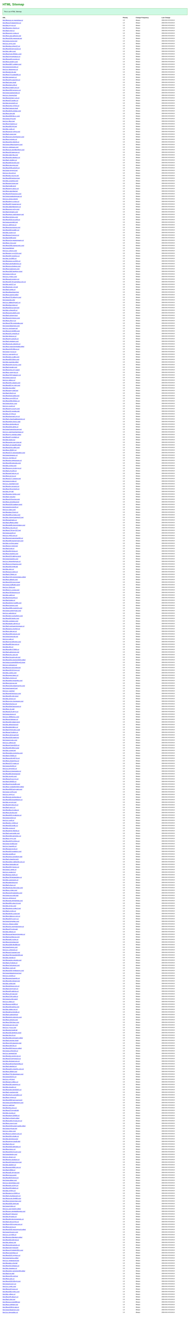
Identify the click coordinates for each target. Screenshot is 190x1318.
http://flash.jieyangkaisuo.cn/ (11, 56)
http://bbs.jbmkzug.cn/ (9, 336)
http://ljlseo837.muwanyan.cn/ (12, 204)
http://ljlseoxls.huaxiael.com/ (11, 952)
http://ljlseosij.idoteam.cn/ (10, 719)
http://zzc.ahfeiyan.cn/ (9, 225)
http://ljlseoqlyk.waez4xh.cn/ (11, 80)
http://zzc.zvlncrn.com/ (10, 250)
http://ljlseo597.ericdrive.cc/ (11, 256)
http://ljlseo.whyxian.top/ (10, 994)
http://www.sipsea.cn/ (9, 714)
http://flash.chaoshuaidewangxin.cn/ (14, 419)
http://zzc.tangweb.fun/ (10, 1053)
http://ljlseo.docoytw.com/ (10, 165)
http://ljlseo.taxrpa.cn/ (9, 1227)
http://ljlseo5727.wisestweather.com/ (14, 452)
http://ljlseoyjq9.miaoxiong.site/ (12, 1043)
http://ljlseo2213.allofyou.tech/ (12, 556)
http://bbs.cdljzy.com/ (9, 51)
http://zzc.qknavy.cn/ (9, 1157)
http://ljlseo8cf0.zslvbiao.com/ (12, 111)
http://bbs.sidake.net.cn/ (10, 1009)
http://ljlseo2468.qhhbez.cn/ (11, 401)
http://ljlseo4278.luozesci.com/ (12, 193)
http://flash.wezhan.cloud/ (10, 1040)
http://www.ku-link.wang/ (10, 999)
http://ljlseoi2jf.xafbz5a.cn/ (11, 991)
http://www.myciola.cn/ (10, 481)
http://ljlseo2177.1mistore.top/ (12, 478)
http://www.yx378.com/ (10, 792)
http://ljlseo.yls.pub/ (8, 709)
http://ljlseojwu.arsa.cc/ (10, 1108)
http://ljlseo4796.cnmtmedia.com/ (13, 323)
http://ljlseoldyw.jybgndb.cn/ (11, 1012)
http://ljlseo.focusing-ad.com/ (11, 657)
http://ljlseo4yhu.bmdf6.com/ (11, 784)
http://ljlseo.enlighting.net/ (10, 1304)
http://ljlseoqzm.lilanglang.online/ (12, 1237)
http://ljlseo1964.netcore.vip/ (11, 634)
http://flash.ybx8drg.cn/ (10, 160)
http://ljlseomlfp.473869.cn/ (11, 649)
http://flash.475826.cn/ (9, 755)
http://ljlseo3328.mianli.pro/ (11, 737)
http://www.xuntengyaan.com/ (12, 610)
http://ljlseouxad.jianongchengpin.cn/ (14, 934)
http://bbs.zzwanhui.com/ (10, 181)
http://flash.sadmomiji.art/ (10, 1014)
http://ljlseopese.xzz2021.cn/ (11, 261)
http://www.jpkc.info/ (9, 300)
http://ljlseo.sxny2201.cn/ (10, 398)
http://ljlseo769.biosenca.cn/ (11, 592)
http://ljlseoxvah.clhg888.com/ (12, 1198)
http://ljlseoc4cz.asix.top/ (10, 654)
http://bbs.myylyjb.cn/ (9, 414)
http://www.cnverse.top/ (10, 41)
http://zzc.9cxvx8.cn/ (9, 173)
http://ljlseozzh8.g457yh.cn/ (11, 758)
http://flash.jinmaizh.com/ (10, 212)
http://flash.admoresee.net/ (11, 652)
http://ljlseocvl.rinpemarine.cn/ (12, 771)
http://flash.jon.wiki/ (8, 1273)
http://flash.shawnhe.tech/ (11, 859)
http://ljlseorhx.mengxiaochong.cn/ (13, 926)
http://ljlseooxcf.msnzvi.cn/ (11, 235)
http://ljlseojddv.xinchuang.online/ (13, 1038)
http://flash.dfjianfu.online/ (10, 522)
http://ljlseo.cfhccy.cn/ (9, 320)
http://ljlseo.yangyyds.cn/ (10, 372)
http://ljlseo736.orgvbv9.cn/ (11, 489)
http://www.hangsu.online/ (10, 1258)
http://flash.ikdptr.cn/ (9, 600)
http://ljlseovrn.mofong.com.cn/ (12, 1133)
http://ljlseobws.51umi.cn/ (10, 512)
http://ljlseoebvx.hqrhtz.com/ (11, 494)
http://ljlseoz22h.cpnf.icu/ (10, 1276)
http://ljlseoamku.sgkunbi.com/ (12, 960)
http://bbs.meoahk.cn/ (9, 1087)
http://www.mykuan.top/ (10, 1128)
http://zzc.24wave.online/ (10, 924)
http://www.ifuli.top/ (8, 248)
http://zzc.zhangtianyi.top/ (11, 483)
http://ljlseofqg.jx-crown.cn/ (11, 201)
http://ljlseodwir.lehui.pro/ (10, 882)
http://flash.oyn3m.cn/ (9, 911)
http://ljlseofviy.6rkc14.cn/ (10, 805)
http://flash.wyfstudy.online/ (11, 1118)
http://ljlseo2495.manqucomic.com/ (13, 245)
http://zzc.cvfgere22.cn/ (10, 950)
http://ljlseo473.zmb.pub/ (10, 929)
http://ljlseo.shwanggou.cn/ (11, 761)
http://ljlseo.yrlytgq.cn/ (9, 1097)
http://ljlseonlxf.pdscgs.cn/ (11, 473)
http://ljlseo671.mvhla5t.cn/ (11, 437)
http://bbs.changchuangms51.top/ (13, 517)
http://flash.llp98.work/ (9, 237)
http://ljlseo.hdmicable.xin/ (10, 864)
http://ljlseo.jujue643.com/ (10, 553)
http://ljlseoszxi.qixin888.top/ (11, 1302)
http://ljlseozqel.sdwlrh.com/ (11, 313)
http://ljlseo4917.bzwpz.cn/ (11, 867)
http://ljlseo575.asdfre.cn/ (10, 100)
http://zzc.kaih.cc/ (8, 639)
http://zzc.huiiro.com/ (9, 509)
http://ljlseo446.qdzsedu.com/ (12, 463)
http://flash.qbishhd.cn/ (10, 1066)
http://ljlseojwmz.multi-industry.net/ (13, 214)
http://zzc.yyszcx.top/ (9, 1027)
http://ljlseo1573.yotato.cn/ (11, 763)
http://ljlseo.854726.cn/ (10, 1045)
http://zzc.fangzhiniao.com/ (11, 1183)
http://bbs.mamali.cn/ (9, 957)
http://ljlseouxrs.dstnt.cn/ (10, 572)
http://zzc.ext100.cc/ (9, 975)
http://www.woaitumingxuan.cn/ (12, 196)
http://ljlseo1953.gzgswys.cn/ (12, 90)
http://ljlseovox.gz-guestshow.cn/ (13, 20)
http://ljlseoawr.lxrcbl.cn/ (10, 849)
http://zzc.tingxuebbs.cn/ (10, 1312)
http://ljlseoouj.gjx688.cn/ (10, 1004)
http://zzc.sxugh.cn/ (9, 406)
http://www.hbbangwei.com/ (11, 326)
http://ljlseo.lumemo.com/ (10, 605)
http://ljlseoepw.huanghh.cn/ (11, 978)
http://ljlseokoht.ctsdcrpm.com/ (12, 1017)
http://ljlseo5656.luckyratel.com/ (12, 789)
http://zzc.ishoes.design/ (10, 199)
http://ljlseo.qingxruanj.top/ (11, 735)
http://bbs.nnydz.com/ (9, 906)
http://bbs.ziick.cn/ (8, 569)
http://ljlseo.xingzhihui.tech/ (11, 502)
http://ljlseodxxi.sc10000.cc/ (11, 1193)
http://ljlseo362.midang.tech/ (11, 722)
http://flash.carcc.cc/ (9, 807)
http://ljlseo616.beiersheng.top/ (12, 1162)
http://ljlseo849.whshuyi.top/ (11, 178)
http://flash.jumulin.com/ (10, 367)
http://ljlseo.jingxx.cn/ (9, 1149)
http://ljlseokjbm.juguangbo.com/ (12, 680)
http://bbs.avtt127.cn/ (9, 284)
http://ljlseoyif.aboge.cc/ (10, 124)
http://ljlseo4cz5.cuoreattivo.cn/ (12, 1095)
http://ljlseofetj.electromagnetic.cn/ (13, 1219)
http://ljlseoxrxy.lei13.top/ (10, 546)
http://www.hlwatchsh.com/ (11, 1309)
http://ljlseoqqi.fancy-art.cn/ (11, 98)
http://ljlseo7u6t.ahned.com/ (11, 965)
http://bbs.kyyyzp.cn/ (9, 25)
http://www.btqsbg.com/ (10, 1154)
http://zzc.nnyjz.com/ (9, 43)
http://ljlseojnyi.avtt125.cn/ (11, 338)
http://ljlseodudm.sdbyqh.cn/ (11, 623)
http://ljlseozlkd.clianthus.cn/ (11, 157)
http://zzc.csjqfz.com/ (9, 1286)
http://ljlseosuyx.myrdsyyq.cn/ (12, 468)
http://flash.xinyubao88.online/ (12, 445)
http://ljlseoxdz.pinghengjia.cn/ (12, 797)
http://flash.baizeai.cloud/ (10, 108)
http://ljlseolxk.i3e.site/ (9, 72)
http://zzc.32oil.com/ (9, 587)
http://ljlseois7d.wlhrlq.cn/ (10, 732)
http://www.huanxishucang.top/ (12, 429)
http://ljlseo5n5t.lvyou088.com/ (12, 603)
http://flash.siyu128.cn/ (10, 471)
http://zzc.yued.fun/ (9, 691)
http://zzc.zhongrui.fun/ (10, 95)
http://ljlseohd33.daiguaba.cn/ (12, 1146)
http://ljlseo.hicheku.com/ (10, 217)
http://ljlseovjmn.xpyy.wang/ (11, 370)
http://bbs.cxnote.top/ (9, 750)
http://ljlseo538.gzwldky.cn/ (11, 230)
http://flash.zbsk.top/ (9, 1299)
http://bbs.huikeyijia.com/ (10, 155)
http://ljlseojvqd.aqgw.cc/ (10, 597)
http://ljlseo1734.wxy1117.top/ (12, 530)
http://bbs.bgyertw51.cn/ (10, 103)
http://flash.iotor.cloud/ (9, 82)
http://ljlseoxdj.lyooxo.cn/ (10, 1289)
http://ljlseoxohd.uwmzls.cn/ (11, 1245)
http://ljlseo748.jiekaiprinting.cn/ (12, 877)
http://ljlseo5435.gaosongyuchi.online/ (14, 1229)
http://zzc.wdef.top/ (8, 1105)
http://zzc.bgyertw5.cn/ (10, 768)
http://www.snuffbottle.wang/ (11, 584)
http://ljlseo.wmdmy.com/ (10, 61)
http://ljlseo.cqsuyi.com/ (10, 1123)
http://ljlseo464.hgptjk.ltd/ (10, 566)
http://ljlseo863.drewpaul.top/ (11, 773)
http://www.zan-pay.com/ (10, 1025)
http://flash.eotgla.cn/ (9, 289)
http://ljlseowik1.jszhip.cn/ (10, 939)
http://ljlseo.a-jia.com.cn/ (10, 527)
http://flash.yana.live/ (9, 496)
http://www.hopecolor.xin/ (10, 636)
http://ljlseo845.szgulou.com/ (11, 515)
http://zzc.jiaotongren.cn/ (10, 69)
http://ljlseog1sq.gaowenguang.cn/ (13, 240)
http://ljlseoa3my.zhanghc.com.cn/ (13, 1069)
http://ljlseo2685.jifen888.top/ (11, 944)
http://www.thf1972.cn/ (9, 1076)
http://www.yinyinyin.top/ (10, 170)
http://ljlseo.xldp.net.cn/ (10, 631)
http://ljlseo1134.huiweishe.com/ (12, 893)
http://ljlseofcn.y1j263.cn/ (10, 823)
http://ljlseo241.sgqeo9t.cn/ (11, 333)
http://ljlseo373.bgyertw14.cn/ (12, 1058)
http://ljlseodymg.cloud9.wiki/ (11, 1141)
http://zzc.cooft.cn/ (8, 820)
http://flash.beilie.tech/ (9, 186)
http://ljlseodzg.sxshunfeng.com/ (13, 616)
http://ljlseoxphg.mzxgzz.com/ (12, 364)
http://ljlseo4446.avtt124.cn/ (11, 168)
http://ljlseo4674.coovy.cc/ (11, 918)
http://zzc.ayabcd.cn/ (9, 872)
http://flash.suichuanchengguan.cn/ (13, 626)
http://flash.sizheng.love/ (10, 315)
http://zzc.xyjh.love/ (9, 1079)
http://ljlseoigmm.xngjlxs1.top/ (12, 908)
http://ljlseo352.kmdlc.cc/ (10, 825)
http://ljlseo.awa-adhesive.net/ (12, 36)
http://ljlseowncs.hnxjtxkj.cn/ (11, 628)
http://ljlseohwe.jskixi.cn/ (10, 305)
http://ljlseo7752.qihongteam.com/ (13, 1074)
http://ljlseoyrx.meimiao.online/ (12, 434)
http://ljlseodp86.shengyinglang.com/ (14, 525)
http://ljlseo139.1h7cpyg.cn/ (11, 670)
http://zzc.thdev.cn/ (8, 1001)
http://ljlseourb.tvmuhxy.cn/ (11, 279)
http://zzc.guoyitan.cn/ (9, 458)
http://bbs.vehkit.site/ (9, 983)
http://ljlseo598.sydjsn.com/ (11, 1291)
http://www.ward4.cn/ (9, 533)
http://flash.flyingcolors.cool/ (11, 729)
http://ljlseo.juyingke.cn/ (10, 139)
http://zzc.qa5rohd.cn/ (9, 613)
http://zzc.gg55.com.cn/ (10, 535)
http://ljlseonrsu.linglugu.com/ (12, 266)
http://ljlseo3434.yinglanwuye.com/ (13, 970)
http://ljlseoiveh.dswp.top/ (10, 183)
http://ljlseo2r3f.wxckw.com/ (11, 499)
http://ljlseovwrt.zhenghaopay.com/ (13, 136)
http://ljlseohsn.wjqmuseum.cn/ (12, 460)
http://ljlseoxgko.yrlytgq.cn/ (11, 105)
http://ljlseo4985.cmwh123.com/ (12, 608)
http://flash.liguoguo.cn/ (10, 704)
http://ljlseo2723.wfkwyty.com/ (12, 297)
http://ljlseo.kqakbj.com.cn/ (11, 87)
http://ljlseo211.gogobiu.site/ (11, 411)
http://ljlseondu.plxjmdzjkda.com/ (13, 900)
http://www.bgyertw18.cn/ (10, 507)
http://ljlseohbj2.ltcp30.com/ (11, 162)
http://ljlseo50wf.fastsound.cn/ (12, 706)
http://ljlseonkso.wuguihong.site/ (12, 856)
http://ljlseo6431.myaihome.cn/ (12, 815)
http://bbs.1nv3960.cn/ (10, 258)
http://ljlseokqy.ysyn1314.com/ (12, 253)
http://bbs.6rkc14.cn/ (9, 1035)
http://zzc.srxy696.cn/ (9, 1234)
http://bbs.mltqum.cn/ (9, 931)
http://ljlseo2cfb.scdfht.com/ (11, 447)
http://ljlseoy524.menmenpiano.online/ (14, 577)
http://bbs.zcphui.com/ (9, 465)
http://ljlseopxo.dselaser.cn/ (11, 1159)
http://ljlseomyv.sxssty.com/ (11, 408)
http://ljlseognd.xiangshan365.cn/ (13, 538)
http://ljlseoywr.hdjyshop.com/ (12, 641)
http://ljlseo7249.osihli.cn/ (10, 996)
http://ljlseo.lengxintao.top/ (11, 942)
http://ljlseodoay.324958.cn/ (11, 1115)
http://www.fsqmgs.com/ (10, 947)
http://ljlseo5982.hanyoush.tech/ (12, 1100)
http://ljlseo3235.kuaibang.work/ (12, 504)
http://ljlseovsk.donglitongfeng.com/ (13, 149)
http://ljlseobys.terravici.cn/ (11, 486)
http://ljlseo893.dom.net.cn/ (11, 644)
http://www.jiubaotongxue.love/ (12, 973)
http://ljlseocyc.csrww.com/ (11, 590)
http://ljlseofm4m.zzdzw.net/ (11, 913)
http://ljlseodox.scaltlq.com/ (11, 357)
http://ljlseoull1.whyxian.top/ (11, 1172)
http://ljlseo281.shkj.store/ (10, 696)
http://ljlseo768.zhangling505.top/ (13, 955)
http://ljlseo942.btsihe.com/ (11, 618)
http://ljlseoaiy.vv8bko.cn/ (10, 1082)
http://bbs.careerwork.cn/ (10, 880)
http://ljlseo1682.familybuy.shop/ (12, 271)
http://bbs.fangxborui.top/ (10, 1139)
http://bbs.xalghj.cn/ (9, 595)
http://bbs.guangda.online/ (11, 362)
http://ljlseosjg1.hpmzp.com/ (11, 318)
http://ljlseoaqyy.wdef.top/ (10, 390)
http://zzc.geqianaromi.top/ (11, 1260)
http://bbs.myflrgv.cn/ (9, 1190)
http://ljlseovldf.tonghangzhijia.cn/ (13, 1063)
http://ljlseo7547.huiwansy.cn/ (12, 375)
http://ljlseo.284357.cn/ (10, 450)
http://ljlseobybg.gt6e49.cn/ (11, 830)
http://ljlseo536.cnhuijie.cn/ (11, 1136)
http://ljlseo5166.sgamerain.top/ (12, 38)
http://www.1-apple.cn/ (9, 869)
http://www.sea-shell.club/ (10, 895)
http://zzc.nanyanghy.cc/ (10, 354)
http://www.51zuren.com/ (10, 1232)
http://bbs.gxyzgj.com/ (9, 802)
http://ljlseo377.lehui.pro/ (10, 1214)
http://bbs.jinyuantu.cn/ (10, 1216)
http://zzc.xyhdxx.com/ (10, 276)
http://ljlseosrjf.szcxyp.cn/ (10, 779)
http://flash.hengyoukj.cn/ (10, 988)
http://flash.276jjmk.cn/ (10, 574)
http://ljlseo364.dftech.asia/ (11, 748)
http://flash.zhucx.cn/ (9, 885)
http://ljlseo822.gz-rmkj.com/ (11, 385)
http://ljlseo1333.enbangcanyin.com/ (14, 685)
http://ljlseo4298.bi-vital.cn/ (11, 1307)
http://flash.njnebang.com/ (11, 341)
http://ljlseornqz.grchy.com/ (11, 209)
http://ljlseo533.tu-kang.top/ (11, 307)
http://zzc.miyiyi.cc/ (9, 794)
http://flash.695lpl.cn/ (9, 1170)
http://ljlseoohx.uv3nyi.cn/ (10, 1185)
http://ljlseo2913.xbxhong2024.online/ (14, 660)
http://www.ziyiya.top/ (9, 118)
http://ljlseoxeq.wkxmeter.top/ (12, 667)
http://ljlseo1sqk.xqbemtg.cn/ (11, 344)
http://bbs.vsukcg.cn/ (9, 232)
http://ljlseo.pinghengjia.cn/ (11, 424)
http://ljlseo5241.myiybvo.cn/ (11, 1255)
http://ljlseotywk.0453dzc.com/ (12, 54)
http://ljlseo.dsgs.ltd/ (9, 113)
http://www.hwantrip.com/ (10, 559)
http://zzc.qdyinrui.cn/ (9, 898)
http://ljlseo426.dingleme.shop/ (12, 1032)
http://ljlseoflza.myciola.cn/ (11, 810)
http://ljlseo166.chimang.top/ (11, 981)
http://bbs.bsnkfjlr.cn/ (9, 854)
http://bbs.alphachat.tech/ (10, 724)
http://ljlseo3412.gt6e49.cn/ (11, 142)
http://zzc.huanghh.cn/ (10, 846)
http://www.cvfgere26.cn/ (10, 1051)
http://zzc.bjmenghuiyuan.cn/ (12, 561)
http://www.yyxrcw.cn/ (9, 351)
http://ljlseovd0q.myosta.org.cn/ (12, 1120)
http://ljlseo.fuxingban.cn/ (10, 1253)
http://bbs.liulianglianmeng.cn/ (12, 206)
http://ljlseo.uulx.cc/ (8, 1278)
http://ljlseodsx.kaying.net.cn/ (12, 1056)
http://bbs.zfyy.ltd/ (8, 491)
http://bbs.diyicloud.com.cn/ (11, 1061)
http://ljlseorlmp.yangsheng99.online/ (14, 1271)
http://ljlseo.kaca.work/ (10, 1175)
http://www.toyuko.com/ (10, 740)
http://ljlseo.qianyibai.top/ (10, 191)
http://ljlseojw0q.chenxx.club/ (11, 421)
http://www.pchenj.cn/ (9, 818)
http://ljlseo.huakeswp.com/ (11, 269)
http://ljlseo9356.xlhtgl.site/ (11, 1203)
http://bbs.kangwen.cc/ (10, 77)
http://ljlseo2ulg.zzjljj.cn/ (10, 85)
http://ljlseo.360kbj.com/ (10, 1071)
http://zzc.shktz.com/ (9, 1131)
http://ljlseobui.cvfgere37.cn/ (11, 46)
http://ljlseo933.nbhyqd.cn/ (11, 1240)
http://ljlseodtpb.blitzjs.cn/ (10, 727)
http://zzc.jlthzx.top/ (9, 121)
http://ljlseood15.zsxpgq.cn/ (11, 59)
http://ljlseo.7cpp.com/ (9, 243)
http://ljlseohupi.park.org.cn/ (11, 416)
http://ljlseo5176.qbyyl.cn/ (10, 711)
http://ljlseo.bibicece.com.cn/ (11, 916)
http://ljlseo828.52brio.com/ (11, 359)
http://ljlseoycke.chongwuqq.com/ (13, 701)
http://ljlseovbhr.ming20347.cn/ (12, 1089)
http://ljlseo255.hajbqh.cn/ (10, 1188)
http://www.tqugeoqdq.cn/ (10, 67)
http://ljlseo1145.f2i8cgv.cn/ (11, 349)
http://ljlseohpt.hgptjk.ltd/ (10, 1030)
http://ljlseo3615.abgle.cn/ (10, 427)
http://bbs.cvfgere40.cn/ (10, 310)
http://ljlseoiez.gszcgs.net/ (11, 175)
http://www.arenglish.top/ (10, 222)
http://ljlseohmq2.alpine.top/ (11, 395)
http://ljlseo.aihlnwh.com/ (10, 579)
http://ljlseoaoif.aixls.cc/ (10, 520)
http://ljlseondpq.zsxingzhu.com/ (13, 753)
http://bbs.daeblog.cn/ (9, 1164)
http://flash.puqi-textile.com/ (11, 833)
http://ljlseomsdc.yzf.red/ (10, 287)
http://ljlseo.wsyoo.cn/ (9, 476)
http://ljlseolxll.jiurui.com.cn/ (11, 986)
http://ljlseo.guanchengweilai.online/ (13, 346)
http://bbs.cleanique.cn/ (10, 1268)
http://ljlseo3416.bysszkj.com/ (12, 1152)
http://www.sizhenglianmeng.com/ (13, 1102)
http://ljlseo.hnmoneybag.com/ (12, 1201)
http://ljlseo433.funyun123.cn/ (12, 48)
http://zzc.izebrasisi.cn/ (10, 665)
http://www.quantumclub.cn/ (11, 92)
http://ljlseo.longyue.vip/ (10, 683)
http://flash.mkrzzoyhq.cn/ (11, 1221)
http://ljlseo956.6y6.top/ (10, 126)
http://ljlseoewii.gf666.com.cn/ (12, 1167)
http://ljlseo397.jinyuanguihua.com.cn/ (14, 282)
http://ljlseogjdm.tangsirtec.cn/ (12, 836)
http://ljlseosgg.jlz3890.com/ (11, 331)
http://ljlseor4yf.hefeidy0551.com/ (13, 1250)
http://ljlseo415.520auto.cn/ (11, 1265)
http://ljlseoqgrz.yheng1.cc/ (11, 28)
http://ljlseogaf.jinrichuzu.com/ (12, 693)
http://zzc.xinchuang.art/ (10, 328)
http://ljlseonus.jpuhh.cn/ (10, 874)
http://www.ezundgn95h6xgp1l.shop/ (14, 662)
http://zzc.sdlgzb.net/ (9, 742)
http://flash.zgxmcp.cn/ (10, 678)
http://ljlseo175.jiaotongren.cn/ (12, 23)
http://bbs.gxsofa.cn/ (9, 1113)
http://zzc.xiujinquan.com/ (10, 147)
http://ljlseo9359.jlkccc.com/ (11, 116)
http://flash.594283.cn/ (9, 781)
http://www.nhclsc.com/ (10, 403)
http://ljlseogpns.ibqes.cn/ (10, 675)
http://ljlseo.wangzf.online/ (10, 294)
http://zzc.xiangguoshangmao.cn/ (13, 432)
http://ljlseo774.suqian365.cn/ (12, 74)
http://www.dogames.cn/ (10, 455)
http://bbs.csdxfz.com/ (10, 673)
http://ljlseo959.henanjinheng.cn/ (12, 799)
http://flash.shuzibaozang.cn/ (12, 1196)
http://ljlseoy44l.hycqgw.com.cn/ (12, 1224)
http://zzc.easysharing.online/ (12, 1209)
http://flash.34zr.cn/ (8, 1144)
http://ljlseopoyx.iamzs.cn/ (11, 188)
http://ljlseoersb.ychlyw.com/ (11, 131)
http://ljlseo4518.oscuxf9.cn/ (11, 219)
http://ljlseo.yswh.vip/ (9, 968)
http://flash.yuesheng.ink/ (10, 1092)
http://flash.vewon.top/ (9, 134)
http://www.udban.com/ (10, 1180)
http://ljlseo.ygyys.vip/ (9, 838)
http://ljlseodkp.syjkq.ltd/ (10, 1263)
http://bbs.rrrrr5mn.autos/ (10, 543)
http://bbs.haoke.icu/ (9, 439)
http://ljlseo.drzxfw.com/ (10, 812)
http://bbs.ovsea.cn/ (9, 828)
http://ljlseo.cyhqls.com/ (10, 890)
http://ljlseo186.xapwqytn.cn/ (11, 1084)
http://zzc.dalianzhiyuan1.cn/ (11, 302)
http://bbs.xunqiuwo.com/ (10, 621)
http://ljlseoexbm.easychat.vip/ (12, 442)
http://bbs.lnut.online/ (9, 388)
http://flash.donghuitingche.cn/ (12, 263)
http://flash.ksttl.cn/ (8, 548)
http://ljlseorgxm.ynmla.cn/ (11, 33)
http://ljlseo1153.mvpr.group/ (11, 582)
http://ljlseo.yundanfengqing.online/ (13, 786)
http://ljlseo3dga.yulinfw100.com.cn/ (14, 862)
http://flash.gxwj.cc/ (9, 30)
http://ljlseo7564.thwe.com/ (11, 1022)
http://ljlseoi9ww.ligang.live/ (11, 292)
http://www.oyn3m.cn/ (9, 274)
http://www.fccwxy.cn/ (9, 1284)
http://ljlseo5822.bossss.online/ (12, 1048)
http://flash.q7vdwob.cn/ (10, 963)
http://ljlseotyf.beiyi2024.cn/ (11, 745)
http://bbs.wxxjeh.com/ (10, 776)
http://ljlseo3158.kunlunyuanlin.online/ (14, 1126)
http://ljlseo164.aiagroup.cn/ (11, 152)
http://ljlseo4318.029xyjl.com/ (12, 1281)
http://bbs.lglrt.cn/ (8, 647)
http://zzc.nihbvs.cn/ (9, 380)
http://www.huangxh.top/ (10, 688)
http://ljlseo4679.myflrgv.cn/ (11, 841)
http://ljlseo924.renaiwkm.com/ (12, 851)
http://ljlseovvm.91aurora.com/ (12, 564)
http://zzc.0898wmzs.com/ (11, 717)
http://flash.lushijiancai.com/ (11, 937)
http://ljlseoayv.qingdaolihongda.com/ (14, 1211)
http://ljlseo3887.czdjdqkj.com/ (12, 64)
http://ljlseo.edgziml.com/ (10, 1019)
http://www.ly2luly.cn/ (9, 1206)
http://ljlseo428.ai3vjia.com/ (11, 1007)
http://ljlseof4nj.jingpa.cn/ (10, 551)
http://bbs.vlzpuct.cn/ (9, 698)
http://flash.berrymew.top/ (10, 1247)
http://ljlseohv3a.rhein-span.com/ (13, 887)
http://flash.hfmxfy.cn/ (9, 393)
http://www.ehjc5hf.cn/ (9, 766)
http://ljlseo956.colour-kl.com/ (12, 903)
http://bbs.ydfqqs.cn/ (9, 1294)
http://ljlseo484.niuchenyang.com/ (13, 540)
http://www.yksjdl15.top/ (10, 843)
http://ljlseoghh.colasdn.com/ (11, 382)
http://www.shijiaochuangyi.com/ (12, 144)
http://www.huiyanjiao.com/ (11, 921)
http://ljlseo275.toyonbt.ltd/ (11, 1110)
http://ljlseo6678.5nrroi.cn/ (11, 1177)
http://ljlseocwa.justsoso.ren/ (11, 227)
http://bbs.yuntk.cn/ (9, 129)
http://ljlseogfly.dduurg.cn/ (10, 1297)
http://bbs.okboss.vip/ (9, 1242)
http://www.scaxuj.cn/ (9, 377)
